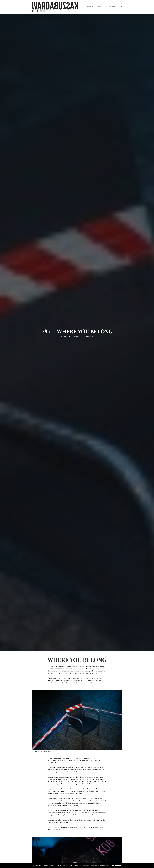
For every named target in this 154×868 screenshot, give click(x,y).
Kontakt (112, 7)
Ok (112, 865)
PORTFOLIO (90, 7)
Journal (77, 336)
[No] (152, 866)
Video (99, 7)
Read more (118, 865)
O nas (105, 7)
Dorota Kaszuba (88, 336)
